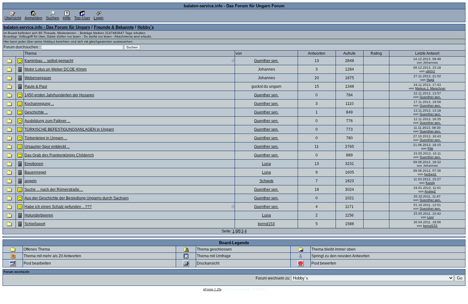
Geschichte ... (36, 112)
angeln (31, 181)
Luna (266, 164)
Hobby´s (146, 27)
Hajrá (430, 79)
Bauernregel (35, 172)
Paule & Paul (36, 86)
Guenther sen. (266, 61)
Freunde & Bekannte (114, 27)
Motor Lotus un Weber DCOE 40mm (56, 69)
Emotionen (34, 164)
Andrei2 (430, 191)
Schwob (266, 181)
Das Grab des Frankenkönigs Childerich (59, 155)
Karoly (430, 182)
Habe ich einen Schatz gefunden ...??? (58, 206)
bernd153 (266, 224)
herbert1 (430, 174)
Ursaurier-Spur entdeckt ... (47, 146)
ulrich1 (430, 71)
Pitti (430, 148)
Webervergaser (38, 78)
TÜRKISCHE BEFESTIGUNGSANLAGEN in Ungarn (69, 129)
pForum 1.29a (212, 289)
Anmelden (33, 18)
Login (98, 18)
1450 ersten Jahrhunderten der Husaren (59, 95)
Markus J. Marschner (430, 88)
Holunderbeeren (39, 215)
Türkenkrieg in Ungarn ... (46, 138)
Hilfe (67, 18)
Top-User (82, 18)
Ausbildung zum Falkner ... (47, 121)
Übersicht (12, 18)
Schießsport (35, 224)
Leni (430, 217)
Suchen (52, 18)
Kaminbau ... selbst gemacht (49, 61)
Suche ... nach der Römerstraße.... (54, 189)
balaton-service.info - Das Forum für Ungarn (47, 27)
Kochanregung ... (39, 103)
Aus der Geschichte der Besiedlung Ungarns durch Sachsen (77, 198)
